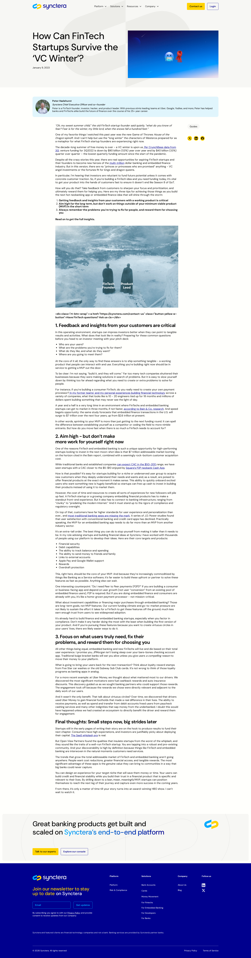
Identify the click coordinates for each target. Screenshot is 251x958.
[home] (49, 6)
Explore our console (74, 851)
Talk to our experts (45, 851)
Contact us (196, 6)
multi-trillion (117, 163)
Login (213, 6)
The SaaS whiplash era (84, 735)
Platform (114, 885)
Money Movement (149, 896)
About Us (182, 885)
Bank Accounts (148, 885)
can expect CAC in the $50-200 (137, 464)
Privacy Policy (73, 913)
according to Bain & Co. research (144, 409)
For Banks (145, 918)
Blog (180, 890)
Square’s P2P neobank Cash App (145, 468)
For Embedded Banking (152, 907)
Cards (144, 890)
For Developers (148, 913)
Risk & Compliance (118, 890)
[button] (100, 6)
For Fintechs (147, 902)
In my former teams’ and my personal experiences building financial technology (117, 393)
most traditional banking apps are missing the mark (99, 515)
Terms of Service (210, 950)
